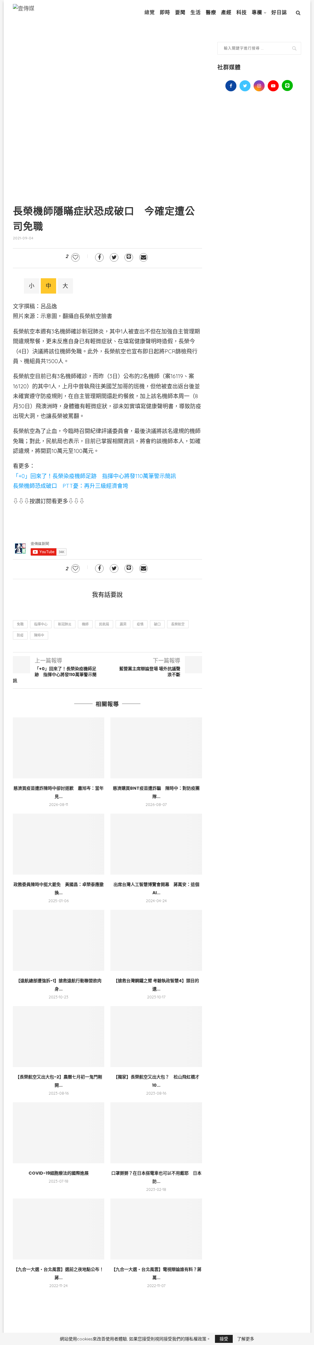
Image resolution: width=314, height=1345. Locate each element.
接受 (224, 1339)
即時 (165, 12)
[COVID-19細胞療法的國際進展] (58, 1132)
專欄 (257, 12)
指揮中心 (41, 624)
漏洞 (123, 624)
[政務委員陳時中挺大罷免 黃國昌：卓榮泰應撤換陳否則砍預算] (58, 844)
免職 (20, 624)
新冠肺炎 (64, 624)
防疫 (20, 635)
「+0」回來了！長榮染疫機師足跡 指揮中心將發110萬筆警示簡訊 (94, 476)
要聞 (180, 12)
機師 (85, 624)
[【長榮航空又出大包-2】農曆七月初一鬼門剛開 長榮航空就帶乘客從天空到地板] (58, 1036)
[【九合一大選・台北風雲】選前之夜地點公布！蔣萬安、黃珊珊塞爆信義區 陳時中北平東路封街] (58, 1229)
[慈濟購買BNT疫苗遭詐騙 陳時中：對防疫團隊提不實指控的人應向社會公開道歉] (156, 747)
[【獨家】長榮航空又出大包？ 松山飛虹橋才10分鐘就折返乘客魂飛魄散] (156, 1036)
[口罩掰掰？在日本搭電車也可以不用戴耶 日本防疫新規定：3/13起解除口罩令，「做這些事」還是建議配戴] (156, 1132)
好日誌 (279, 12)
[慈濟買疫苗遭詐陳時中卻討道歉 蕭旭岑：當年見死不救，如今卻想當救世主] (58, 747)
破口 (157, 624)
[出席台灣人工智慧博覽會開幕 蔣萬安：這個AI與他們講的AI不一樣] (156, 844)
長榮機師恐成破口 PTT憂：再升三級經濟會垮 (70, 485)
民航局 (104, 624)
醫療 (211, 12)
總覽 (149, 12)
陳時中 (39, 635)
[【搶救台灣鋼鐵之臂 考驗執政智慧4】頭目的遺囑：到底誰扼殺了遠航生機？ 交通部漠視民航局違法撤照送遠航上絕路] (156, 940)
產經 (226, 12)
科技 (241, 12)
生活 (195, 12)
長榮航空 (178, 624)
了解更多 (245, 1339)
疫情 (140, 624)
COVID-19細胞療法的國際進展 (59, 1173)
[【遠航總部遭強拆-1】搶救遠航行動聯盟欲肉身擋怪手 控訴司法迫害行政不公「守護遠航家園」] (58, 940)
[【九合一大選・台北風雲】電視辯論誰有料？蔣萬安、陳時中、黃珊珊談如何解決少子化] (156, 1229)
